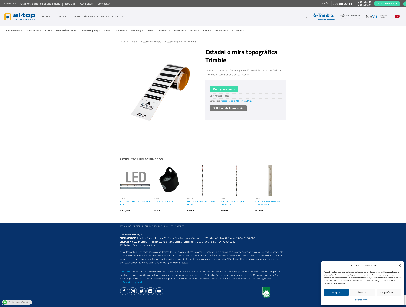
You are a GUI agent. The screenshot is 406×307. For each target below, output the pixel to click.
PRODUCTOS (48, 16)
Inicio (122, 41)
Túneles (193, 30)
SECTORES (64, 16)
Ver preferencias (389, 292)
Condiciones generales (133, 282)
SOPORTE (116, 16)
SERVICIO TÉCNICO (83, 16)
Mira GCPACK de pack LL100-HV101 (201, 203)
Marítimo (163, 30)
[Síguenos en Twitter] (142, 291)
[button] (399, 265)
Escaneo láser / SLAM (66, 30)
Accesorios (237, 30)
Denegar (362, 292)
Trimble (133, 41)
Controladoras (32, 30)
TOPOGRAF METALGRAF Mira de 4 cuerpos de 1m (270, 203)
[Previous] (120, 191)
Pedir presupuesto (224, 89)
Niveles (107, 30)
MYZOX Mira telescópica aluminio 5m (232, 203)
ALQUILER (102, 16)
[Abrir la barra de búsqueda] (305, 16)
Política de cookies (361, 299)
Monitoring (136, 30)
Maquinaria (220, 30)
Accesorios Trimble (151, 41)
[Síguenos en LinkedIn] (150, 291)
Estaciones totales (11, 30)
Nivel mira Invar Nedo (163, 201)
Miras (249, 100)
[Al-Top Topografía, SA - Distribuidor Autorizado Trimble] (19, 16)
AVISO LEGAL (126, 271)
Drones (150, 30)
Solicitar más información (228, 108)
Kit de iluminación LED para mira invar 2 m (135, 203)
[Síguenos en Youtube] (159, 291)
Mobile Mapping (90, 30)
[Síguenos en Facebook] (124, 291)
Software (120, 30)
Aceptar (336, 292)
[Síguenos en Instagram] (133, 291)
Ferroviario (179, 30)
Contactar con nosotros (144, 245)
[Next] (285, 191)
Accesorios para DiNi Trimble (180, 41)
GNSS (47, 30)
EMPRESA (9, 3)
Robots (206, 30)
